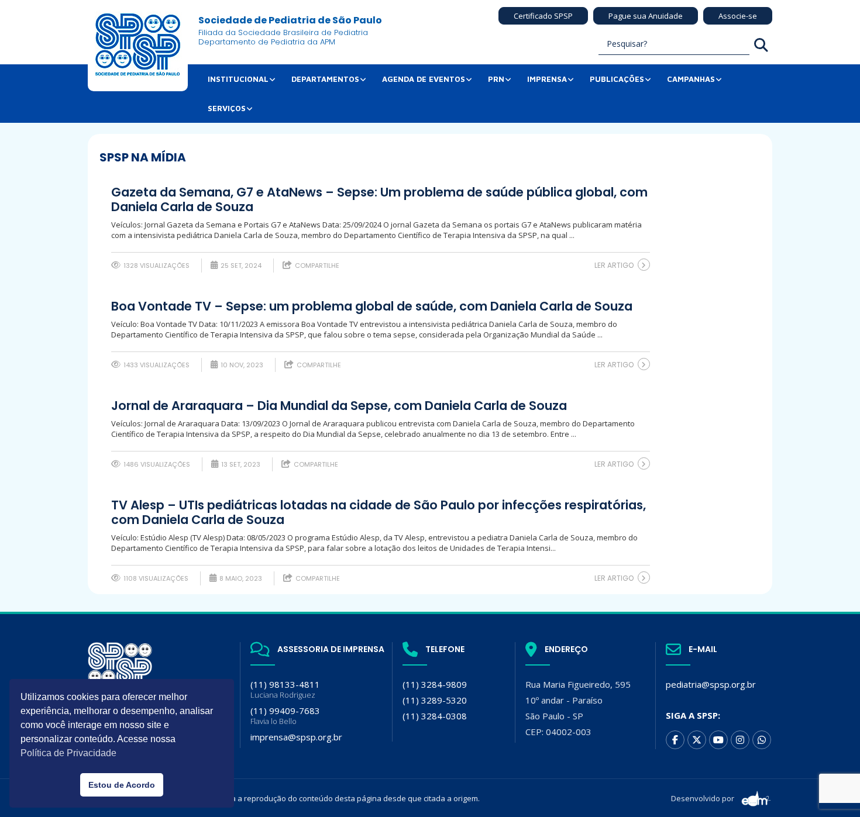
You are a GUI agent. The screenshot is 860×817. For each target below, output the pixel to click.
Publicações (617, 79)
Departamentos (325, 79)
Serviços (227, 108)
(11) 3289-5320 (435, 700)
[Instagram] (740, 739)
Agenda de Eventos (423, 79)
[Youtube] (718, 739)
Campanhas (691, 79)
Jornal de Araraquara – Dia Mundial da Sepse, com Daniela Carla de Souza (339, 406)
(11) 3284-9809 (435, 684)
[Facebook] (675, 739)
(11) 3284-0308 (435, 716)
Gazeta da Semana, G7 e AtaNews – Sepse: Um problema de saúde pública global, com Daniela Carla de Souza (379, 200)
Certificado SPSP (543, 16)
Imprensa (547, 79)
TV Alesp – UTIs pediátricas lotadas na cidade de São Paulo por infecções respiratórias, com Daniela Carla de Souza (378, 513)
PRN (496, 79)
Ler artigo (614, 265)
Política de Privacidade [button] (68, 753)
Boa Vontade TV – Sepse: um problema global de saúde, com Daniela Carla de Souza (371, 307)
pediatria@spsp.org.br (711, 684)
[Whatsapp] (761, 739)
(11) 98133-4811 (285, 689)
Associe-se (737, 16)
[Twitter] (696, 739)
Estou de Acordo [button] (121, 785)
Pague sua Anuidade (645, 16)
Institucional (238, 79)
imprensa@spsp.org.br (296, 737)
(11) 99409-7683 (285, 715)
